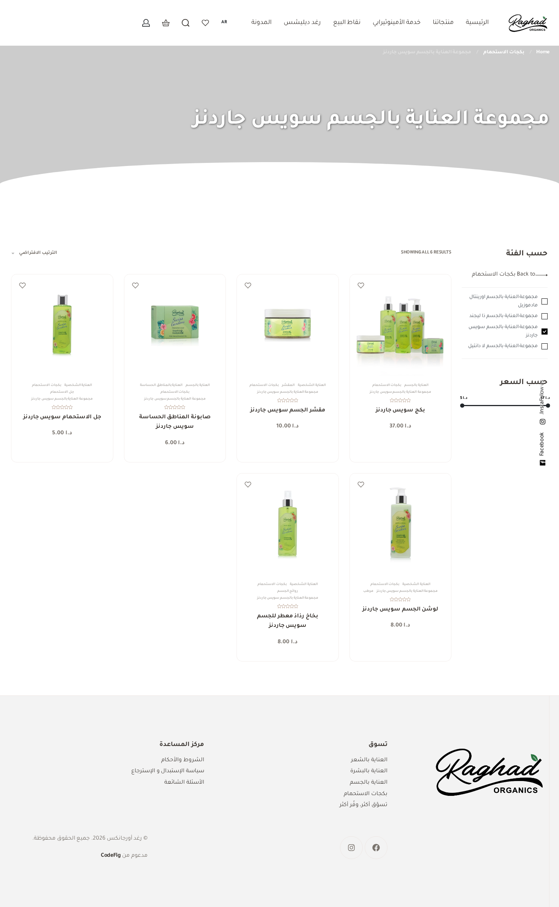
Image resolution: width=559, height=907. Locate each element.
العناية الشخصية (312, 385)
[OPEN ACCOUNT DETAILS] (146, 23)
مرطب (368, 591)
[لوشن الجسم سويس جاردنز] (400, 524)
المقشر (288, 385)
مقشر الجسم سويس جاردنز (287, 411)
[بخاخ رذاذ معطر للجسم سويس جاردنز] (287, 524)
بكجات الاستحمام (503, 52)
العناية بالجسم (416, 385)
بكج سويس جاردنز (400, 411)
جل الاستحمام (62, 392)
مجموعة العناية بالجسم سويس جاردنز (400, 392)
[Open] (205, 23)
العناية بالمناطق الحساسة (161, 385)
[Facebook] (376, 847)
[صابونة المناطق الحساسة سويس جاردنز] (175, 325)
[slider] (462, 405)
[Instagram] (351, 847)
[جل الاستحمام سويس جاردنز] (62, 325)
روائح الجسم (288, 591)
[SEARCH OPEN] (185, 23)
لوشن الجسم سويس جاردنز (400, 610)
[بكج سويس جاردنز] (400, 325)
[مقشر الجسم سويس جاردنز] (287, 325)
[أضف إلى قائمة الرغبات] (360, 285)
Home (542, 52)
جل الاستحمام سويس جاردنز (62, 417)
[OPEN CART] (166, 23)
